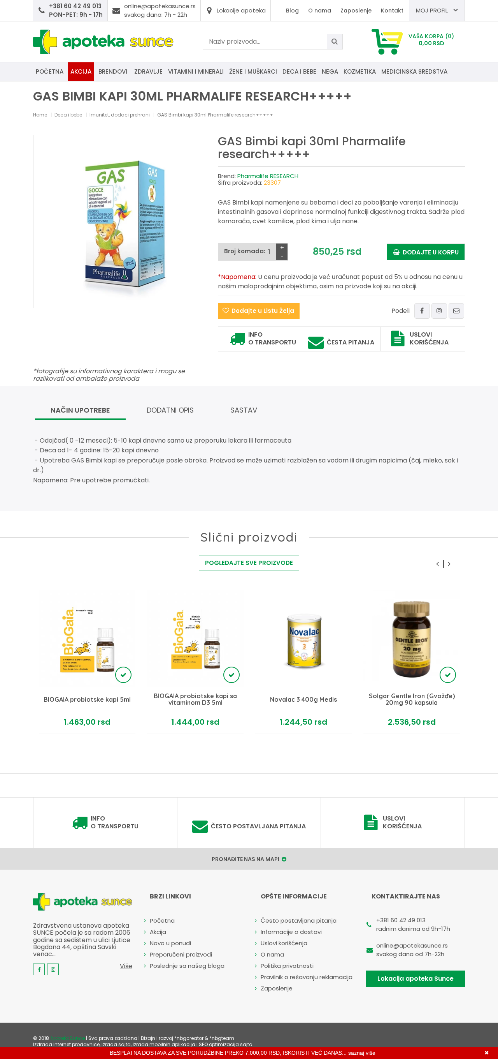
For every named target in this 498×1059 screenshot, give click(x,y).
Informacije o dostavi (291, 932)
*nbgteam (221, 1038)
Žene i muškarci (253, 71)
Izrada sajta (116, 1044)
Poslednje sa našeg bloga (187, 966)
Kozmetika (360, 71)
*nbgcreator (188, 1038)
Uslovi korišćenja (429, 338)
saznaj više (361, 1053)
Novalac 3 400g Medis (303, 699)
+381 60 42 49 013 (401, 920)
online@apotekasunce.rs (412, 945)
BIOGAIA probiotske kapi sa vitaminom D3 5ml (195, 699)
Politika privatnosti (287, 966)
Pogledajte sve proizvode (249, 563)
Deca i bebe (299, 71)
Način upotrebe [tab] (80, 410)
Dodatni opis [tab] (170, 410)
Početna (49, 71)
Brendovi (112, 71)
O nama (319, 10)
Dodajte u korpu (429, 252)
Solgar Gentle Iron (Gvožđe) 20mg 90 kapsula (412, 699)
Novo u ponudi (170, 943)
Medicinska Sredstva (414, 71)
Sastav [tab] (243, 410)
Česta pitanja (350, 342)
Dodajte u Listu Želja (262, 311)
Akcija (80, 71)
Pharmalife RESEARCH (267, 176)
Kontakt (392, 10)
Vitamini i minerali (196, 71)
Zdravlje (148, 71)
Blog (292, 10)
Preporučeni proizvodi (181, 954)
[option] (87, 662)
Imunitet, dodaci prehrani (119, 114)
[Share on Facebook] (422, 311)
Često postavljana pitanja (258, 826)
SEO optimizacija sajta (226, 1044)
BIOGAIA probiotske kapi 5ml (87, 699)
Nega (330, 71)
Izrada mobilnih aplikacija (164, 1044)
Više (126, 966)
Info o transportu (272, 338)
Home (40, 114)
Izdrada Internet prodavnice (66, 1044)
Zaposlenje (356, 10)
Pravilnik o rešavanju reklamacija (306, 977)
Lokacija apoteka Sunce (415, 978)
